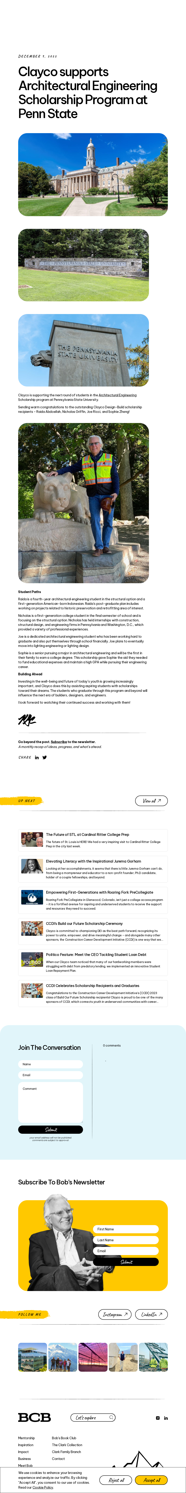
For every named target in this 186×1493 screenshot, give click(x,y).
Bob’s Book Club (64, 1438)
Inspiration (25, 1445)
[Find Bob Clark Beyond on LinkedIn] (166, 1417)
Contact (58, 1459)
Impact (23, 1452)
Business (24, 1459)
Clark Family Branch (66, 1452)
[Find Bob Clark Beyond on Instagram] (158, 1417)
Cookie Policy (43, 1487)
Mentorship (26, 1438)
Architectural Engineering (117, 395)
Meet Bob (25, 1466)
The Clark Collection (67, 1445)
